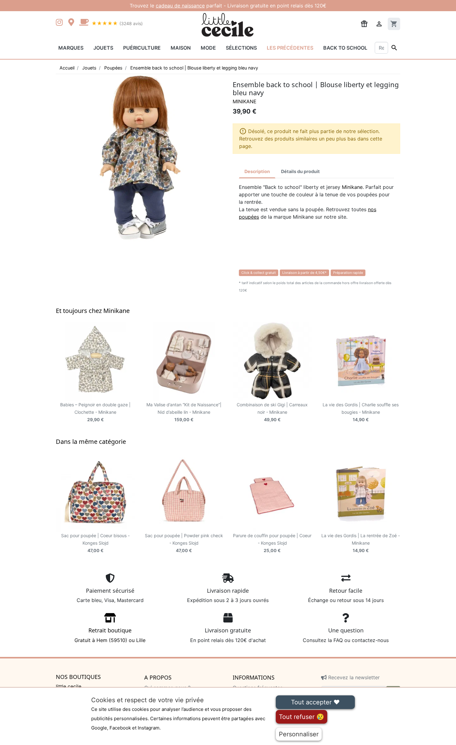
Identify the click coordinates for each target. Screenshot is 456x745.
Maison (181, 48)
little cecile (68, 686)
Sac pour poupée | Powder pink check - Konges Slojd (184, 543)
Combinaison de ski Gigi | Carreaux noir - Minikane (272, 412)
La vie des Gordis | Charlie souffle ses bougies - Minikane (361, 412)
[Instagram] (60, 23)
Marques (70, 48)
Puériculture (142, 48)
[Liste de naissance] (364, 23)
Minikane (245, 101)
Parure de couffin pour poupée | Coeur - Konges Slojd (272, 543)
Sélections (241, 48)
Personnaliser (299, 734)
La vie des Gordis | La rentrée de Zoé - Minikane (360, 543)
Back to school (345, 48)
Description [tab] (257, 171)
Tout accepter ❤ (315, 702)
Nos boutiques (78, 677)
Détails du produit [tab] (300, 171)
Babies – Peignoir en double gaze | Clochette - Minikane (95, 412)
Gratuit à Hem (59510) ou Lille (109, 635)
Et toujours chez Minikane (93, 310)
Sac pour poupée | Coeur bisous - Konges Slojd (95, 543)
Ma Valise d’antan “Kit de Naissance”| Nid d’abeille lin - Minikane (183, 412)
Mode (208, 48)
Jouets (103, 48)
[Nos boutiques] (73, 23)
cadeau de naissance (180, 5)
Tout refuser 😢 (301, 716)
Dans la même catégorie (91, 441)
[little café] (83, 23)
